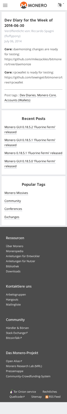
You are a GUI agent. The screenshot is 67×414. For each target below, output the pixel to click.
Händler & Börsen (17, 328)
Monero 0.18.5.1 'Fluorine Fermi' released (33, 153)
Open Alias (13, 361)
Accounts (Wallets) (17, 100)
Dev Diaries (28, 95)
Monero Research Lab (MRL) (24, 366)
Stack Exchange (15, 333)
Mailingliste (13, 304)
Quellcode (16, 396)
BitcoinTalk (13, 338)
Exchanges (11, 217)
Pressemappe (14, 371)
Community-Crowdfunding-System (28, 376)
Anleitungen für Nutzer (20, 261)
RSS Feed (54, 396)
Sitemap (36, 396)
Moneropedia (14, 251)
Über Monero (14, 246)
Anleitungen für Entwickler (23, 256)
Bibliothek (12, 266)
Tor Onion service (25, 391)
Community (12, 201)
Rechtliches (50, 391)
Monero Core (46, 95)
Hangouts (12, 299)
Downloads (13, 271)
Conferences (13, 209)
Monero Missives (16, 193)
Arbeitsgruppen (16, 294)
